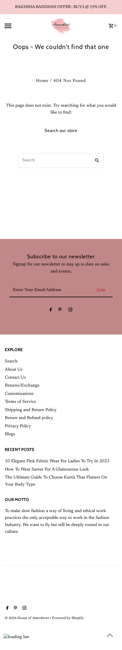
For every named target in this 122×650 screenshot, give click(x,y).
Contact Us (15, 377)
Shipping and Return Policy (30, 410)
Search (11, 361)
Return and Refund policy (29, 418)
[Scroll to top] (110, 635)
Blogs (10, 434)
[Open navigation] (25, 26)
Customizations (19, 394)
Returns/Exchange (22, 385)
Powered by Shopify (68, 618)
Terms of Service (20, 402)
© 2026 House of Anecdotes (27, 618)
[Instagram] (70, 311)
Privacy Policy (18, 426)
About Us (13, 370)
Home (42, 81)
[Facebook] (51, 311)
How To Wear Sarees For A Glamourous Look (47, 469)
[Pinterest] (60, 311)
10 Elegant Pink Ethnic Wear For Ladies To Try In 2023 (57, 461)
